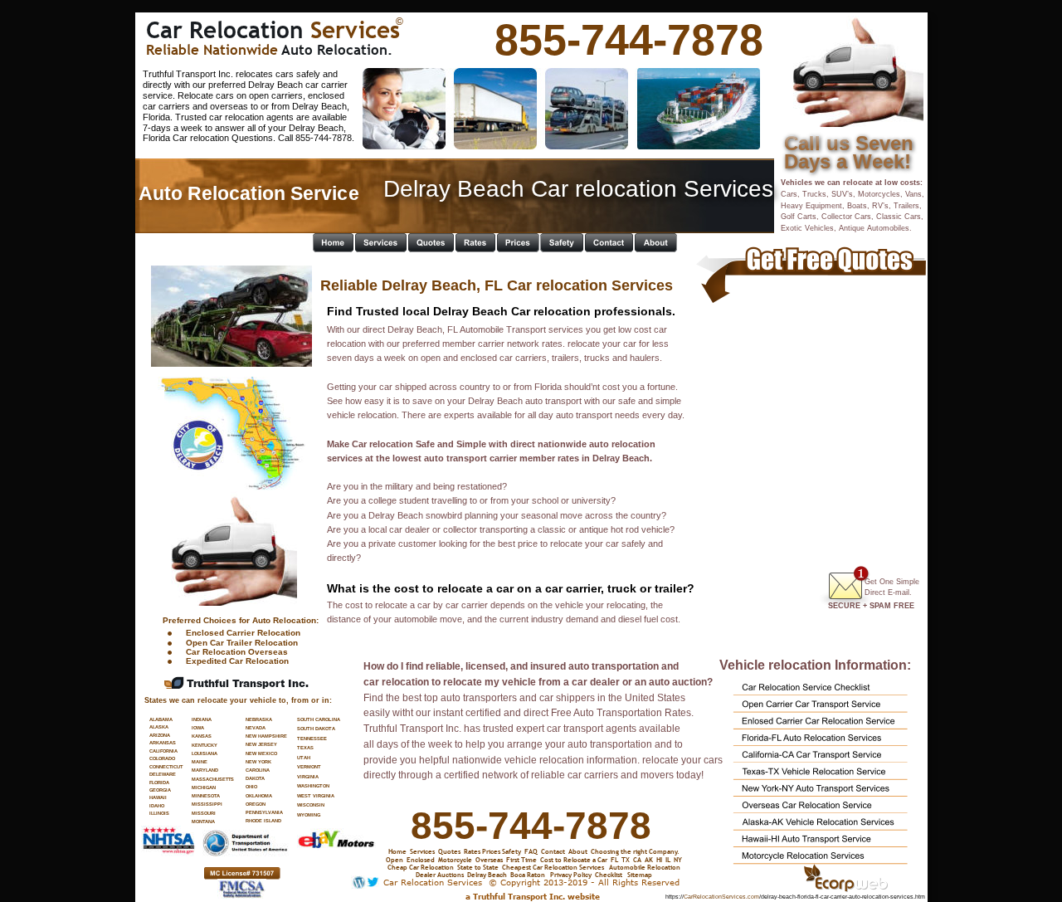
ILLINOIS (159, 813)
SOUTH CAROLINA (318, 719)
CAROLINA (258, 770)
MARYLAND (205, 770)
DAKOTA (255, 778)
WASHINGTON (313, 785)
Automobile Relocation (644, 866)
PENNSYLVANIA (264, 812)
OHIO (251, 786)
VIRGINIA (308, 776)
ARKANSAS (162, 742)
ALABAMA (161, 719)
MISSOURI (204, 813)
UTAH (303, 757)
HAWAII (158, 797)
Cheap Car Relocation (420, 866)
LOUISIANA (204, 753)
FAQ (531, 851)
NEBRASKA (259, 719)
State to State (478, 866)
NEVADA (256, 727)
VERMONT (309, 766)
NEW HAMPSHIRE (266, 736)
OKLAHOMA (259, 795)
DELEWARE (162, 774)
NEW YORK (258, 761)
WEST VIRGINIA (315, 795)
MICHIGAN (204, 787)
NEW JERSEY (261, 744)
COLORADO (162, 758)
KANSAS (202, 736)
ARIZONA (159, 735)
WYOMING (308, 814)
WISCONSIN (310, 804)
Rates (472, 851)
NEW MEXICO (261, 753)
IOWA (198, 727)
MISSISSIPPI (207, 804)
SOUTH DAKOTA (316, 728)
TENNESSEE (312, 738)
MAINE (199, 761)
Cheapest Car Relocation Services (553, 866)
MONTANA (203, 821)
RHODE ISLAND (263, 820)
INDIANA (202, 719)
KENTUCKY (204, 745)
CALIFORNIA (163, 750)
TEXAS (305, 747)
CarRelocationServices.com (721, 897)
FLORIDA (159, 782)
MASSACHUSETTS (213, 779)
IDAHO (156, 805)
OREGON (256, 804)
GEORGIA (160, 789)
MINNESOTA (206, 795)
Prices (491, 851)
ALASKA (158, 726)
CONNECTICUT (166, 766)
